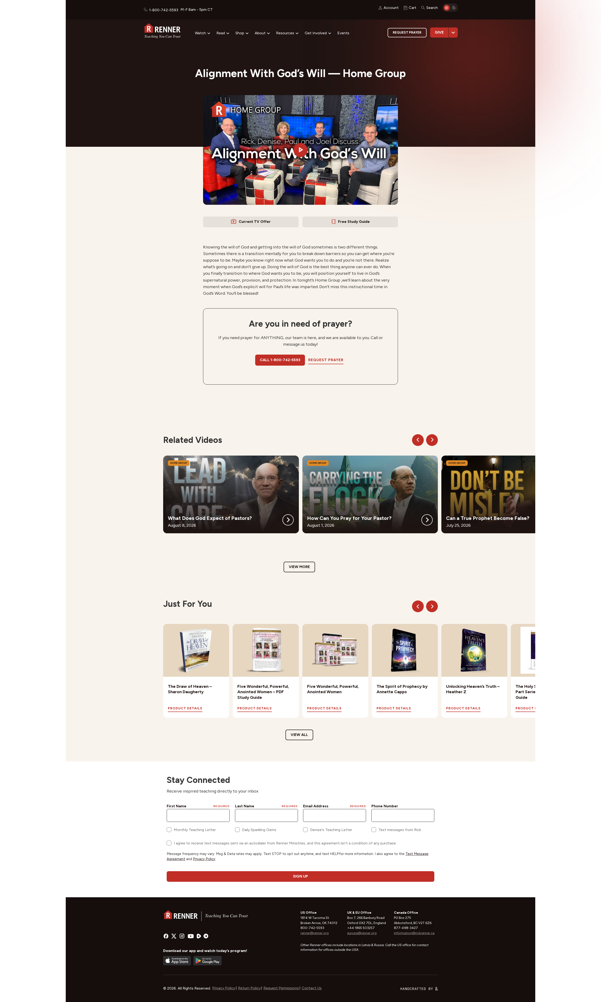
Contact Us (312, 988)
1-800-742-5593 (163, 10)
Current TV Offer (255, 221)
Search (432, 7)
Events (343, 33)
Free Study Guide (354, 221)
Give (439, 32)
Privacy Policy (223, 988)
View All (299, 734)
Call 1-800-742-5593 (280, 360)
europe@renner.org (362, 933)
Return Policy (249, 988)
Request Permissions (281, 988)
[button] (300, 150)
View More (299, 567)
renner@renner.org (314, 933)
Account (391, 7)
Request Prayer (407, 33)
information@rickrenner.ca (414, 933)
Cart (412, 7)
